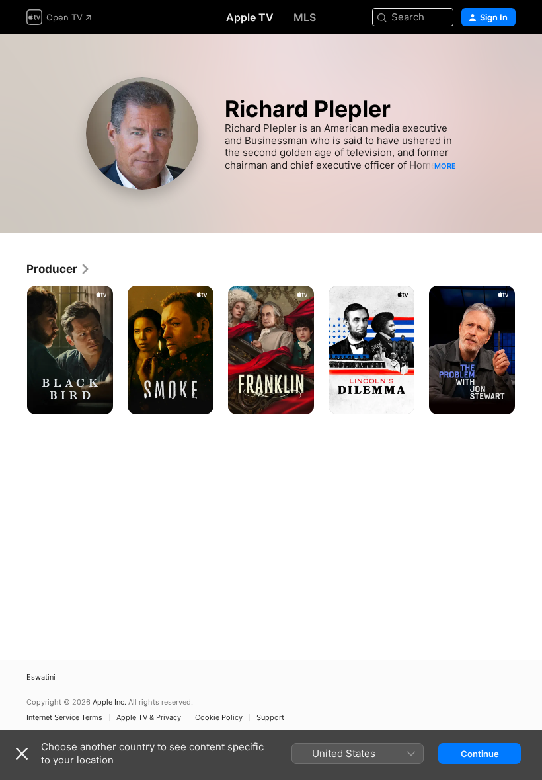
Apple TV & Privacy (148, 717)
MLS (304, 17)
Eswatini (41, 677)
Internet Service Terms (64, 717)
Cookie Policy (219, 717)
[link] (58, 269)
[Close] (22, 754)
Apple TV (250, 17)
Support (270, 717)
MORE (445, 166)
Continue (480, 753)
